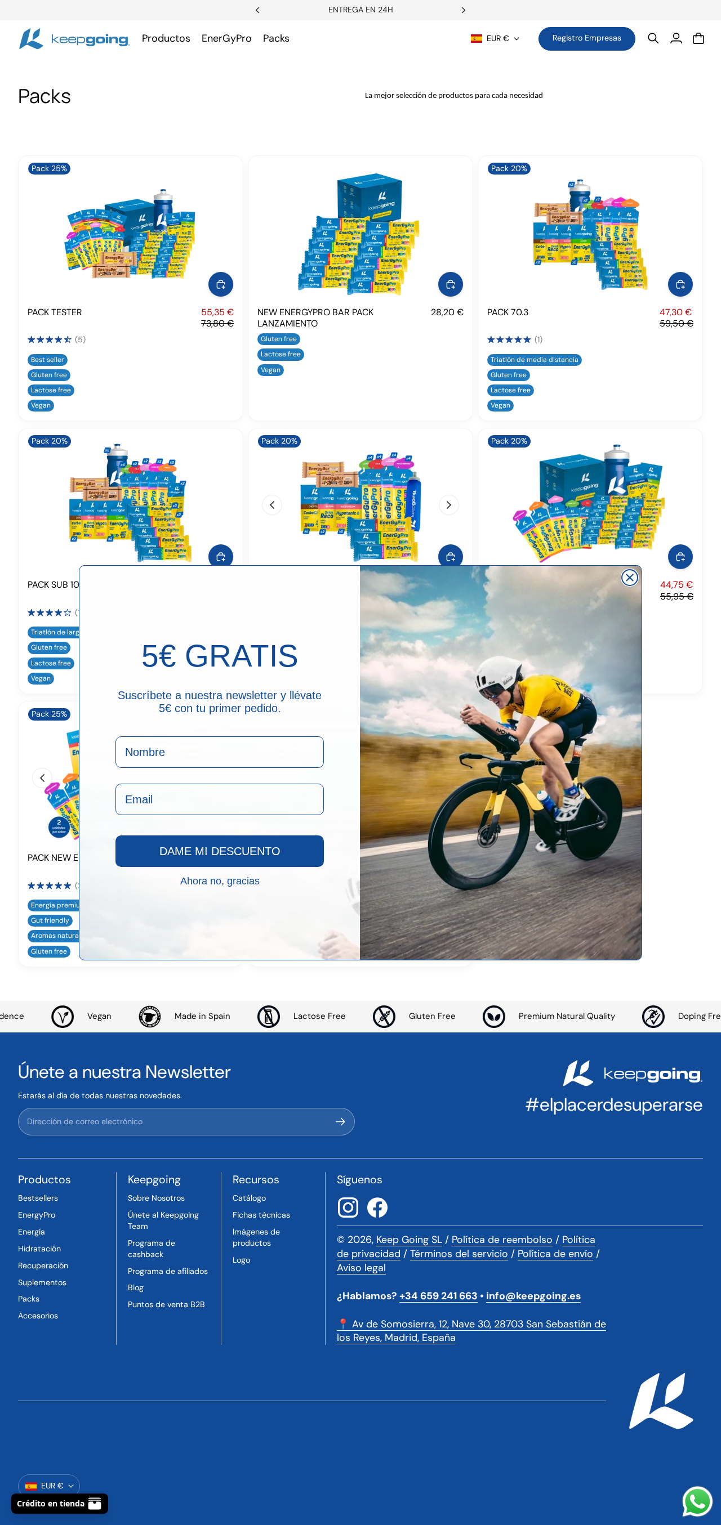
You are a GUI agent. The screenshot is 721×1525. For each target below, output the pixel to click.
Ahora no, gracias (220, 880)
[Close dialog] (630, 577)
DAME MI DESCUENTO (220, 851)
